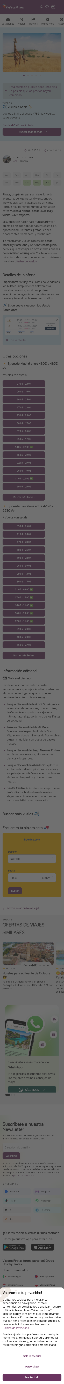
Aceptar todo (32, 1377)
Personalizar (32, 1366)
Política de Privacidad (16, 1328)
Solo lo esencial (32, 1356)
